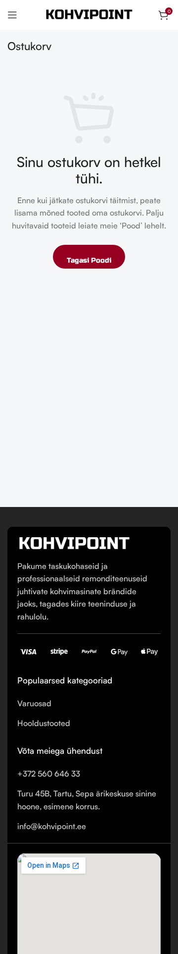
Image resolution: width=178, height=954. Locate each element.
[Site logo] (89, 14)
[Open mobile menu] (12, 15)
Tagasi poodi (89, 260)
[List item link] (89, 703)
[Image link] (74, 543)
